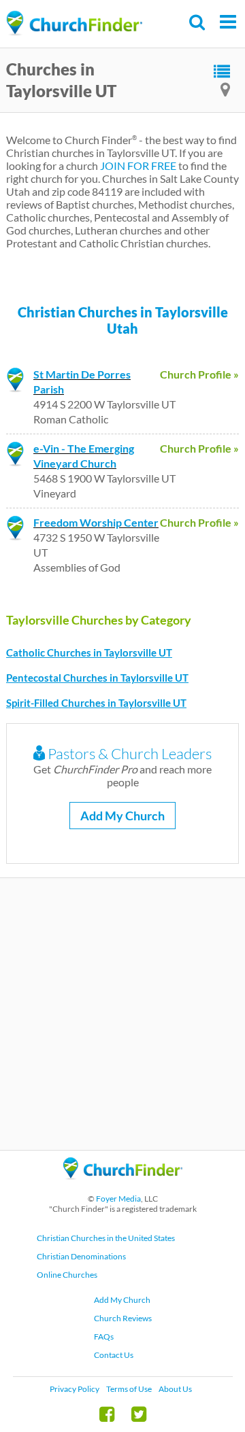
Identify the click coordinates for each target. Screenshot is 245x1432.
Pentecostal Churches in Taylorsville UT (97, 677)
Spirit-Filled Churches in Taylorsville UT (96, 703)
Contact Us (113, 1355)
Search (197, 22)
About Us (175, 1389)
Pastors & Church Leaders (128, 753)
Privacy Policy (74, 1389)
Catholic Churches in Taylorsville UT (89, 652)
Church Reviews (123, 1318)
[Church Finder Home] (122, 1185)
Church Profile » (199, 374)
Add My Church (122, 815)
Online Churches (67, 1275)
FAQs (104, 1336)
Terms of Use (129, 1389)
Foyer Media (118, 1198)
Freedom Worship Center (96, 522)
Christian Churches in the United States (106, 1238)
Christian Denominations (81, 1256)
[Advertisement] (122, 1014)
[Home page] (74, 23)
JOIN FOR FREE (138, 165)
